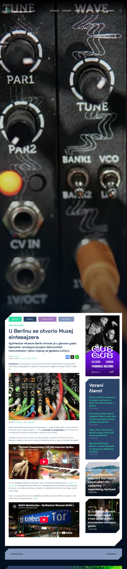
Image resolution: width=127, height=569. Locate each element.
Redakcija (16, 356)
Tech (11, 325)
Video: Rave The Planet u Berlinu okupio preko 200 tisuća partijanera (101, 433)
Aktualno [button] (54, 11)
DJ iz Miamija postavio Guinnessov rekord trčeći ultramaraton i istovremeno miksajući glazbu (102, 519)
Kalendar (67, 11)
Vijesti (99, 470)
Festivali (91, 470)
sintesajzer (47, 319)
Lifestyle (92, 507)
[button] (121, 10)
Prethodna (17, 554)
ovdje (35, 498)
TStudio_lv (24, 358)
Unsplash (33, 358)
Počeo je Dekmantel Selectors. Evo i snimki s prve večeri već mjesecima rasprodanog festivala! (102, 482)
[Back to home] (18, 10)
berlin (15, 319)
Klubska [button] (110, 11)
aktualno (66, 319)
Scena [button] (89, 11)
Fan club (78, 11)
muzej (30, 319)
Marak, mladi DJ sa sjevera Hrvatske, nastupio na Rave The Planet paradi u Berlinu (102, 401)
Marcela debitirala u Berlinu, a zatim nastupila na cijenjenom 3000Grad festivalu (101, 447)
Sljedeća (111, 554)
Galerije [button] (99, 11)
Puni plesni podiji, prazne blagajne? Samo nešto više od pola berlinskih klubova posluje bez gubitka (102, 417)
